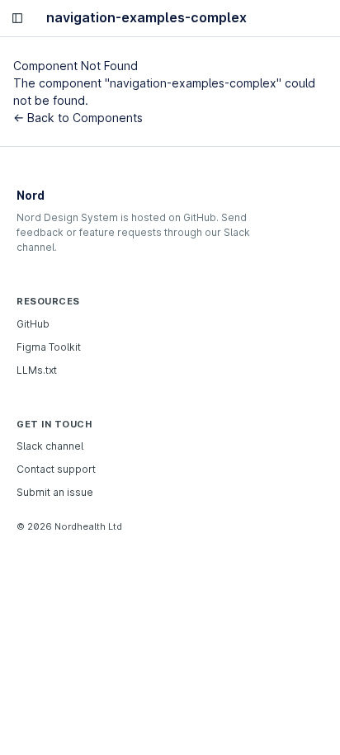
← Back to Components (78, 118)
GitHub (33, 324)
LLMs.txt (37, 370)
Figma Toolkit (49, 347)
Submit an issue (55, 492)
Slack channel (50, 446)
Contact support (56, 469)
